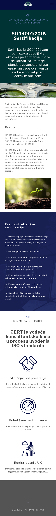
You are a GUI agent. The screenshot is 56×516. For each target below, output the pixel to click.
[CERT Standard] (28, 5)
